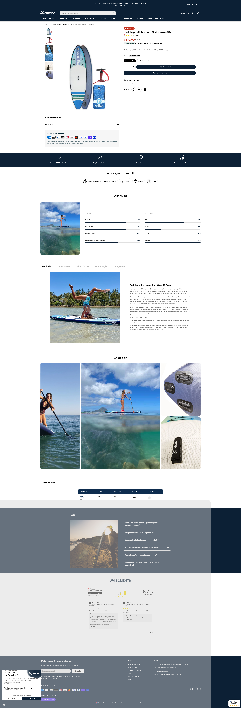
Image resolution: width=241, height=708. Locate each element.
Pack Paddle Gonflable (60, 24)
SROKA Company (51, 695)
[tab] (46, 267)
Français (188, 4)
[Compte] (192, 13)
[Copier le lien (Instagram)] (145, 89)
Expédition (138, 43)
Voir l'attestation (95, 593)
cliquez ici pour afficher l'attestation (135, 702)
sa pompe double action (151, 307)
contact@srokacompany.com (166, 668)
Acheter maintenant (160, 73)
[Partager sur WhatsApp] (133, 89)
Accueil (47, 24)
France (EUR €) (48, 685)
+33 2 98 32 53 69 (162, 671)
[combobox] (88, 13)
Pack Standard (130, 61)
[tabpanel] (120, 307)
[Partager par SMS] (139, 89)
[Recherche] (113, 13)
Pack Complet (142, 61)
